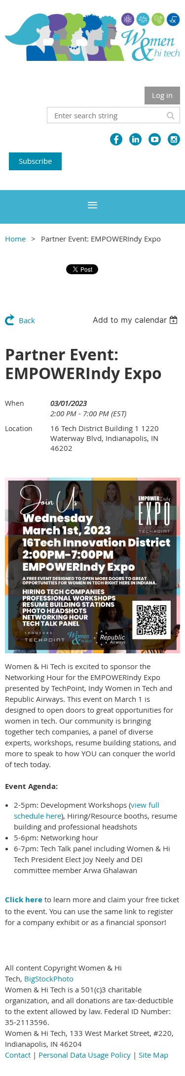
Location (19, 428)
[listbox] (136, 320)
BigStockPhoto (49, 978)
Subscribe (35, 161)
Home (15, 239)
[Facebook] (116, 139)
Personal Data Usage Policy (84, 1055)
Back (27, 320)
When (14, 403)
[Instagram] (174, 139)
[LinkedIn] (135, 139)
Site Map (153, 1055)
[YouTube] (154, 139)
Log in (162, 95)
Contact (18, 1055)
